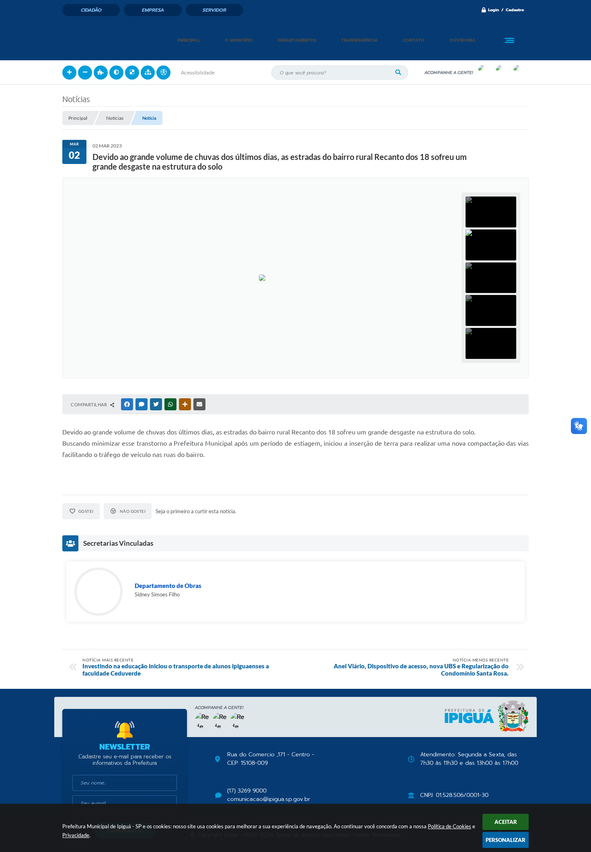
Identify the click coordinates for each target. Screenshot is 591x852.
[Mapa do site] (148, 73)
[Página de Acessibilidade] (163, 73)
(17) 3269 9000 (247, 791)
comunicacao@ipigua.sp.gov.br (268, 799)
